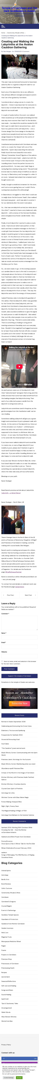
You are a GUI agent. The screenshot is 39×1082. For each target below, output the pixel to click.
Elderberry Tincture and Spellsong (13, 730)
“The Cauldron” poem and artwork (13, 748)
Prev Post (10, 595)
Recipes (4, 972)
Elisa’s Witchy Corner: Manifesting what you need (18, 764)
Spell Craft (5, 999)
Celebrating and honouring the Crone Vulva (16, 726)
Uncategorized (6, 1008)
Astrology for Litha (7, 793)
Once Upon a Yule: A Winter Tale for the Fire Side (18, 844)
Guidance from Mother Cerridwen (13, 924)
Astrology (4, 875)
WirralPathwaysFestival (13, 572)
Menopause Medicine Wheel (11, 941)
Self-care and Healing (8, 986)
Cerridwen (5, 897)
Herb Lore (4, 933)
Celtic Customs (6, 888)
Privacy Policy (6, 1045)
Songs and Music (7, 990)
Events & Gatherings (8, 910)
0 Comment (25, 51)
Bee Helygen (7, 51)
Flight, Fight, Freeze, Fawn (10, 806)
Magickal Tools (6, 937)
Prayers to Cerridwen (8, 955)
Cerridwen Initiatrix (9, 832)
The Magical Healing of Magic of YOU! (14, 811)
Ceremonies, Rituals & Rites (10, 893)
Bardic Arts (5, 879)
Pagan (3, 946)
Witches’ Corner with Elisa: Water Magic (15, 797)
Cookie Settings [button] (8, 1077)
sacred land (5, 977)
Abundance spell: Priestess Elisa (12, 768)
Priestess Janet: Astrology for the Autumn (16, 759)
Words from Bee (6, 1021)
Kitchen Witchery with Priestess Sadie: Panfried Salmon (17, 778)
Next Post (28, 595)
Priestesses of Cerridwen (10, 964)
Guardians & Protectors (9, 919)
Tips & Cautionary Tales (9, 1003)
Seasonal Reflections (8, 981)
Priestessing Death (7, 968)
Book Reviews (6, 884)
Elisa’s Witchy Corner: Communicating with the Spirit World (19, 754)
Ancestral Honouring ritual (10, 739)
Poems (3, 950)
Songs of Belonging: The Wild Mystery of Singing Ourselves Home (17, 856)
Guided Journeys (7, 928)
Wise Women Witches (8, 1017)
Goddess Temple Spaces (10, 915)
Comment (5, 614)
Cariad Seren (19, 587)
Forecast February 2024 (22, 848)
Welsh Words (5, 1012)
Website (4, 652)
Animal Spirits (6, 871)
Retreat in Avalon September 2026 (13, 722)
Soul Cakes (5, 744)
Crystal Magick (6, 906)
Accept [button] (19, 1077)
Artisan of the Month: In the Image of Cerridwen (17, 773)
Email (3, 642)
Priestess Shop (6, 959)
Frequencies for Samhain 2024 (12, 735)
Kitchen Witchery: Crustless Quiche (13, 784)
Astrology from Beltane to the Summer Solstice (17, 815)
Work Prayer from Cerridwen (21, 837)
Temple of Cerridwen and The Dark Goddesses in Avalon (19, 9)
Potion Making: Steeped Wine (11, 802)
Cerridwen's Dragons (8, 902)
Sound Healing (6, 995)
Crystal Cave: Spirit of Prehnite (12, 789)
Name (3, 633)
